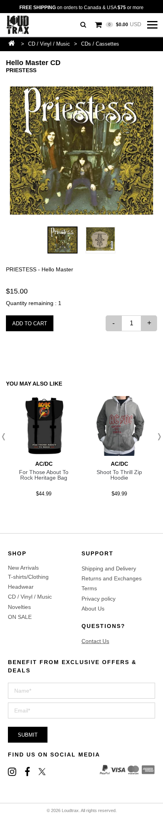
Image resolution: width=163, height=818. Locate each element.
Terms (89, 588)
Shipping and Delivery (109, 568)
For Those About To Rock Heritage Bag (43, 475)
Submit (28, 735)
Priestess (21, 70)
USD (124, 24)
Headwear (21, 587)
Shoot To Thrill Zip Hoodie (119, 475)
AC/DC (44, 464)
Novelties (19, 607)
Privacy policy (99, 598)
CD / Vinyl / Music (49, 44)
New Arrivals (23, 568)
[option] (81, 150)
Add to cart (29, 323)
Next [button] (157, 437)
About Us (93, 608)
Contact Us (95, 641)
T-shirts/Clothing (28, 577)
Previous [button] (6, 437)
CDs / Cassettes (100, 44)
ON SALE (20, 617)
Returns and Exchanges (112, 578)
